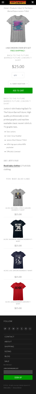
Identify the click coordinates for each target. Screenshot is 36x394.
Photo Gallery (7, 387)
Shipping (9, 346)
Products (13, 8)
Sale (7, 361)
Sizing (8, 351)
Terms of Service (17, 387)
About (8, 341)
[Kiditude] (18, 2)
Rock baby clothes (12, 165)
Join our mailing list (11, 368)
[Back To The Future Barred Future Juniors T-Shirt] (18, 28)
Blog (7, 356)
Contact (9, 336)
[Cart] (32, 2)
